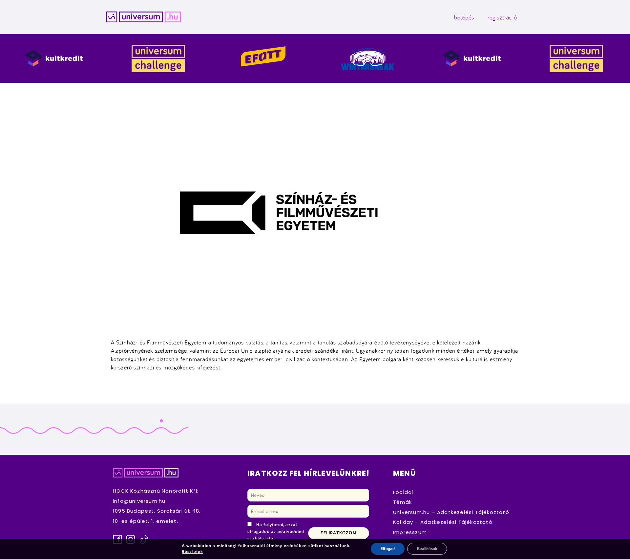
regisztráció (502, 17)
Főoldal (403, 492)
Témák (402, 502)
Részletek (192, 551)
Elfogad (388, 549)
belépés (464, 17)
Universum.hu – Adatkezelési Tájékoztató (451, 512)
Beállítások (427, 549)
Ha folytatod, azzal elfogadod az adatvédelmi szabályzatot (275, 532)
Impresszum (410, 532)
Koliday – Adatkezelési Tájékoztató (443, 522)
